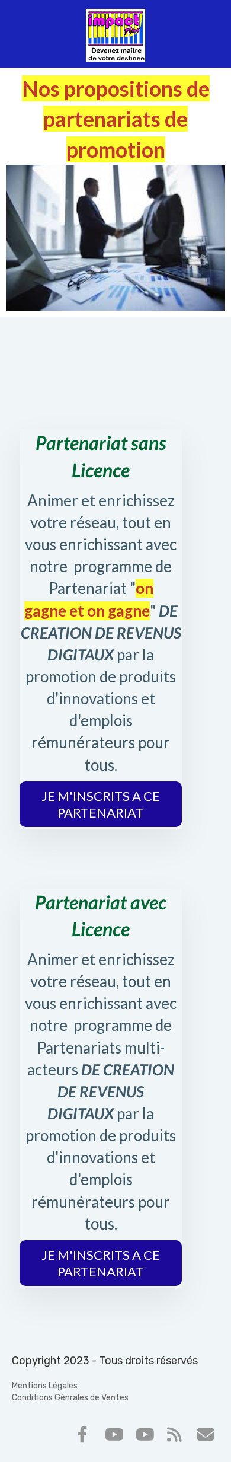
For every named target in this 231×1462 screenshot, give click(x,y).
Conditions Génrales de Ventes (70, 1398)
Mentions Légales (45, 1386)
